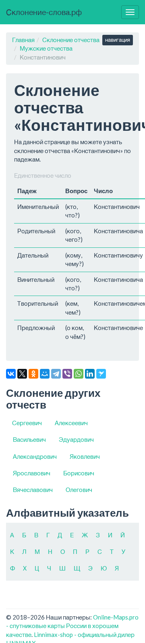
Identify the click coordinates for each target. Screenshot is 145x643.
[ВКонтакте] (11, 374)
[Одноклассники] (33, 374)
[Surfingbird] (101, 374)
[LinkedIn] (90, 374)
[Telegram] (56, 374)
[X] (22, 374)
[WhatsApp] (78, 374)
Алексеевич (71, 422)
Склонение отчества (70, 39)
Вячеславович (33, 489)
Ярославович (31, 473)
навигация (117, 39)
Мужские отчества (46, 48)
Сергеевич (27, 422)
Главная (23, 39)
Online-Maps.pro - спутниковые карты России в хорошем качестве (72, 625)
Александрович (35, 456)
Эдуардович (76, 439)
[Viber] (67, 374)
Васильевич (29, 439)
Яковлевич (85, 456)
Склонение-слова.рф (44, 12)
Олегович (79, 489)
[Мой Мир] (45, 374)
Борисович (78, 473)
